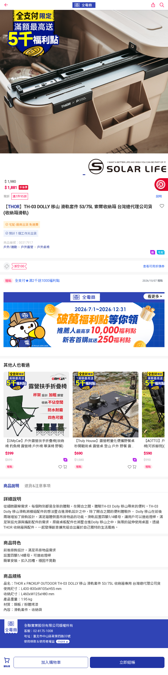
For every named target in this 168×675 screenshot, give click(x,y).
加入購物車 (51, 662)
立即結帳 (127, 662)
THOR (13, 206)
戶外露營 (27, 247)
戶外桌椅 (43, 247)
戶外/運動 (10, 247)
